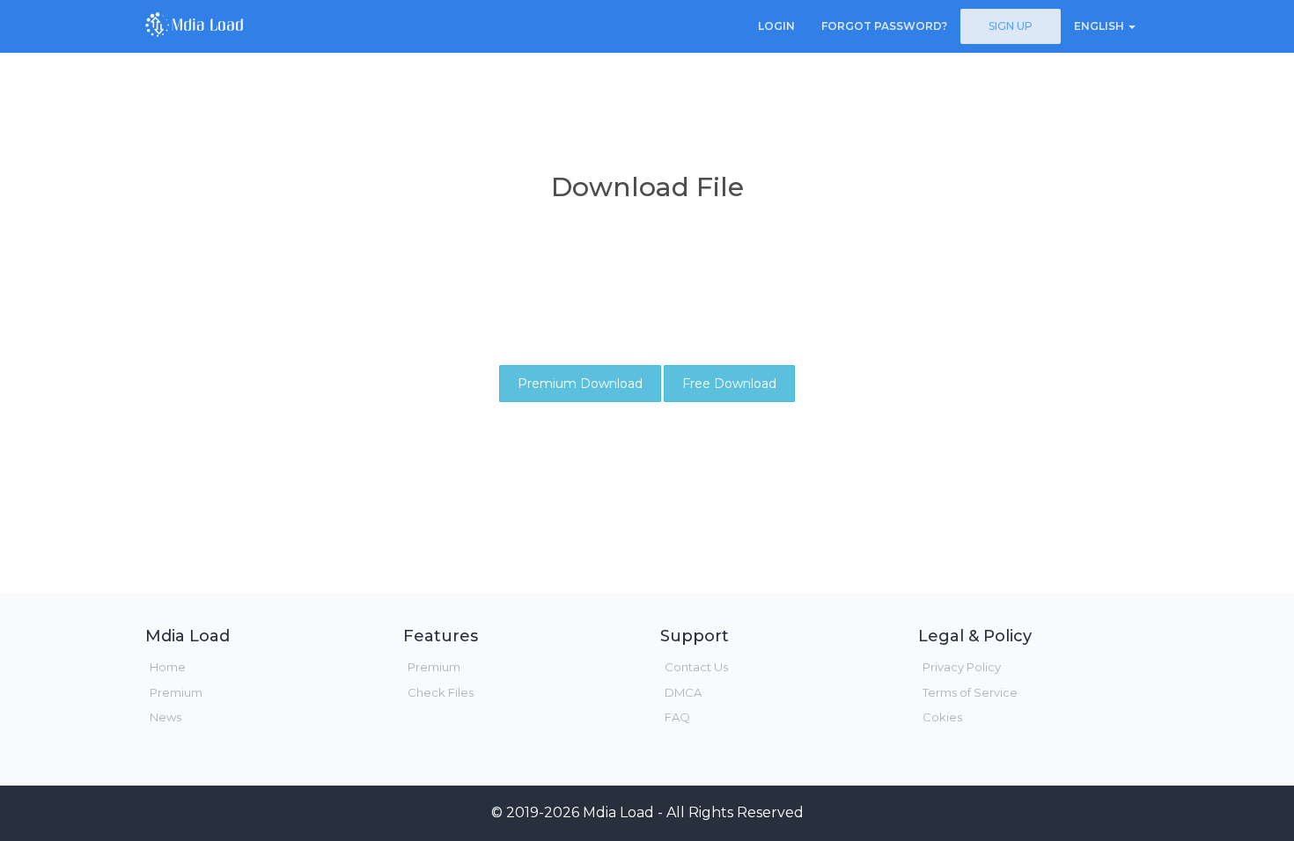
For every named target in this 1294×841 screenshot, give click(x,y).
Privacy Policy (962, 667)
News (165, 717)
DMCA (683, 692)
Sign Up (1011, 26)
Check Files (441, 692)
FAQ (677, 717)
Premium (176, 692)
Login (776, 26)
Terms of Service (970, 692)
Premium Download (580, 383)
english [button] (1100, 26)
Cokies (942, 717)
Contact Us (696, 667)
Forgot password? (884, 26)
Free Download (729, 383)
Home (168, 667)
